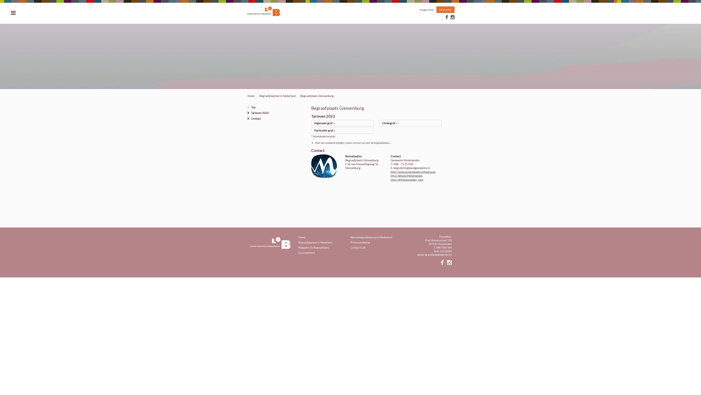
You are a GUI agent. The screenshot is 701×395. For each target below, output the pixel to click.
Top (253, 107)
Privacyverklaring (360, 242)
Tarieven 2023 (260, 112)
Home (250, 95)
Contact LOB (357, 247)
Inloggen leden (427, 9)
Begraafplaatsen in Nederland (277, 95)
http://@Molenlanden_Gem (407, 179)
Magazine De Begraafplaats (314, 247)
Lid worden (445, 9)
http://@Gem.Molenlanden (407, 175)
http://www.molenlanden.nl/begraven (413, 172)
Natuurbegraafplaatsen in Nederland (371, 237)
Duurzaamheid (306, 252)
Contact (256, 118)
